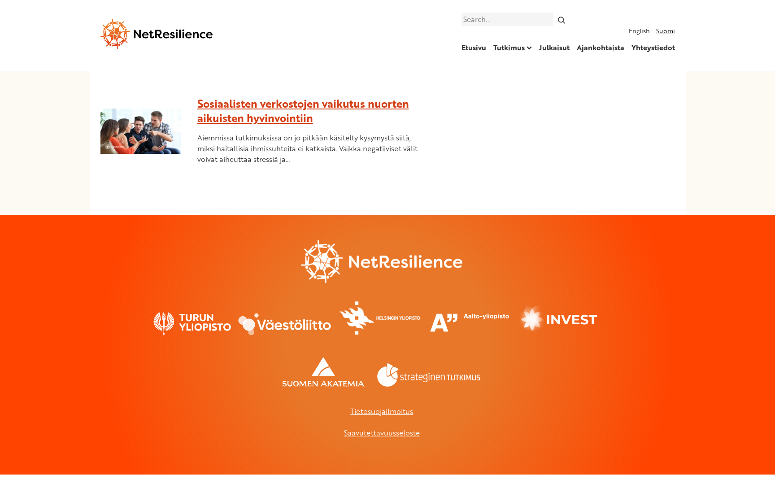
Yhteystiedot (653, 47)
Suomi (665, 30)
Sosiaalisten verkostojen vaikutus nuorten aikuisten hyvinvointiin (303, 111)
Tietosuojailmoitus (381, 411)
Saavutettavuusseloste (382, 432)
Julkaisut (554, 47)
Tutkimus (509, 47)
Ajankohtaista (600, 47)
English (639, 30)
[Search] (561, 19)
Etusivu (474, 47)
